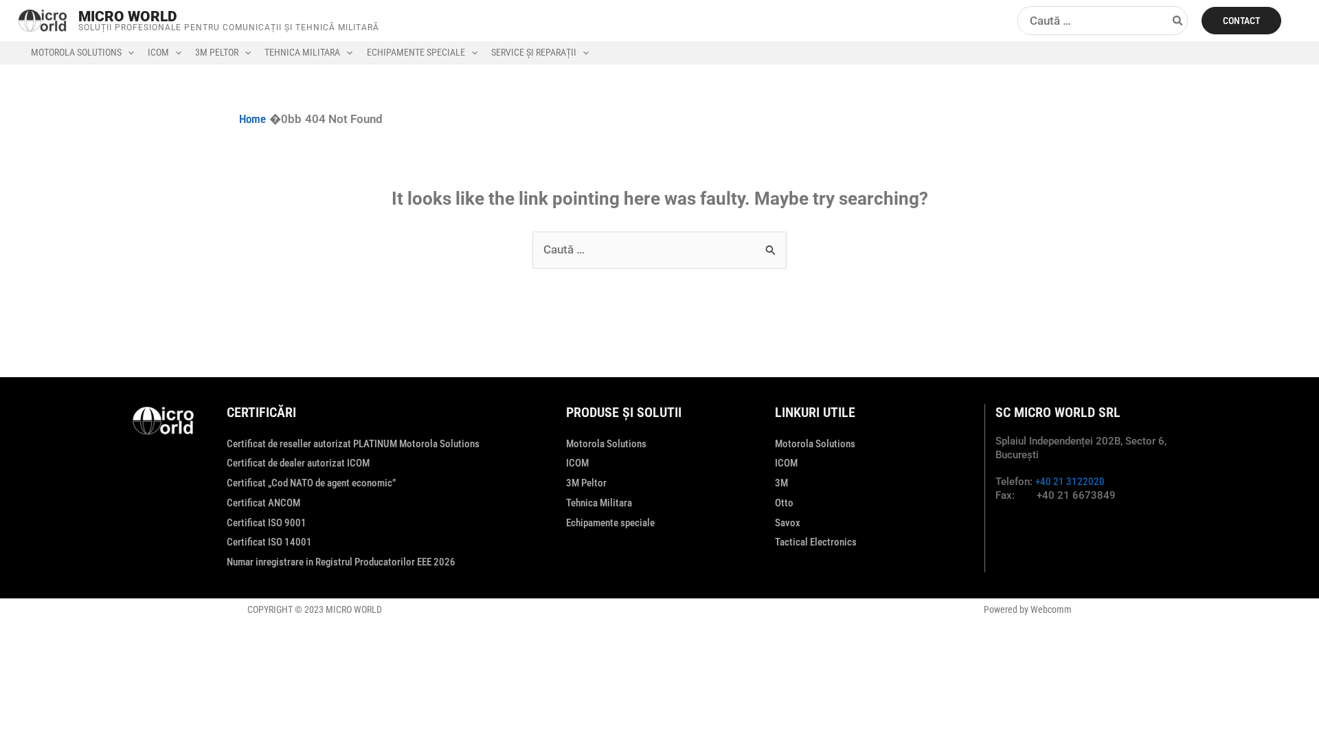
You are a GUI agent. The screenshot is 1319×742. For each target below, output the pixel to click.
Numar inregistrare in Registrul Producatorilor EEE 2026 (341, 562)
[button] (1241, 20)
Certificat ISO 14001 (269, 542)
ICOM (577, 463)
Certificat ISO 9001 (266, 523)
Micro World (127, 16)
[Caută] (1178, 20)
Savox (787, 523)
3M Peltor (586, 483)
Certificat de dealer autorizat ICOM (298, 463)
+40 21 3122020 (1070, 481)
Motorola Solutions (606, 444)
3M (781, 483)
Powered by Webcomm (1028, 609)
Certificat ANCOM (263, 503)
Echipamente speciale (610, 523)
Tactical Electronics (816, 542)
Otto (784, 503)
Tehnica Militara (599, 503)
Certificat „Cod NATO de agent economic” (311, 483)
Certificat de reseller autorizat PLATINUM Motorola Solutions (353, 444)
